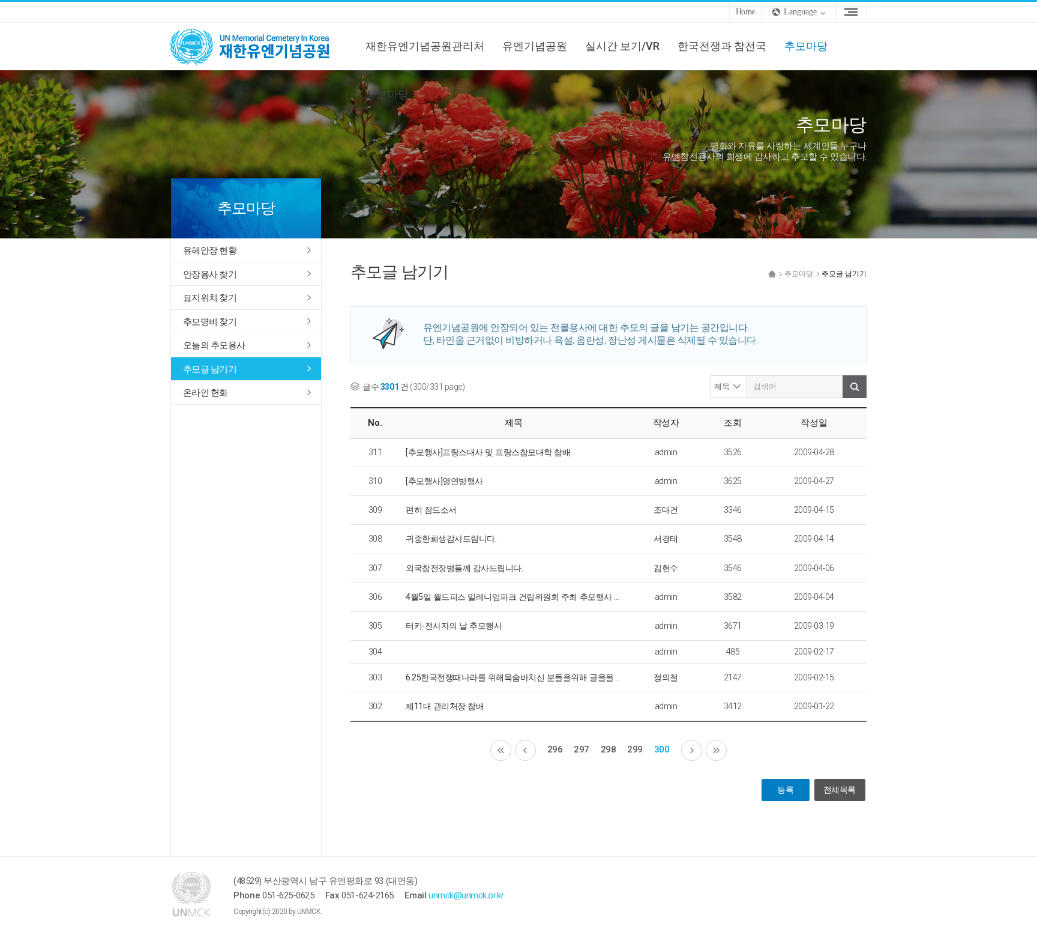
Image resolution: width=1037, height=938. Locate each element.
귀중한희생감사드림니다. (451, 538)
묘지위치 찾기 (209, 297)
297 (581, 749)
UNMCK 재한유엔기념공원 (260, 46)
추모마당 (806, 46)
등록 (785, 790)
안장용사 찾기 (209, 274)
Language (800, 11)
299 (635, 749)
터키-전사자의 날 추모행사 (454, 626)
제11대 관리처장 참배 (445, 706)
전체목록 (839, 790)
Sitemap (851, 12)
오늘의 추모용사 (214, 345)
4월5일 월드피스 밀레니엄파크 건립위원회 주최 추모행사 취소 (518, 597)
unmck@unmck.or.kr (465, 895)
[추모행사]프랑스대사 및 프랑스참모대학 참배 (488, 452)
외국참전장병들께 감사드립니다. (464, 568)
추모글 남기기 (209, 369)
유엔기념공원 (534, 46)
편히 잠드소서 (431, 510)
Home (745, 11)
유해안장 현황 (209, 250)
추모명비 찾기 (209, 321)
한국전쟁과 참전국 (722, 46)
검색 (855, 386)
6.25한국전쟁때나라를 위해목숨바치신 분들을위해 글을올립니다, (523, 677)
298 (608, 749)
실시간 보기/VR (622, 46)
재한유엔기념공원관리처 (424, 46)
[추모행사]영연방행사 (444, 481)
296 (555, 749)
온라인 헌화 (205, 392)
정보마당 (387, 94)
